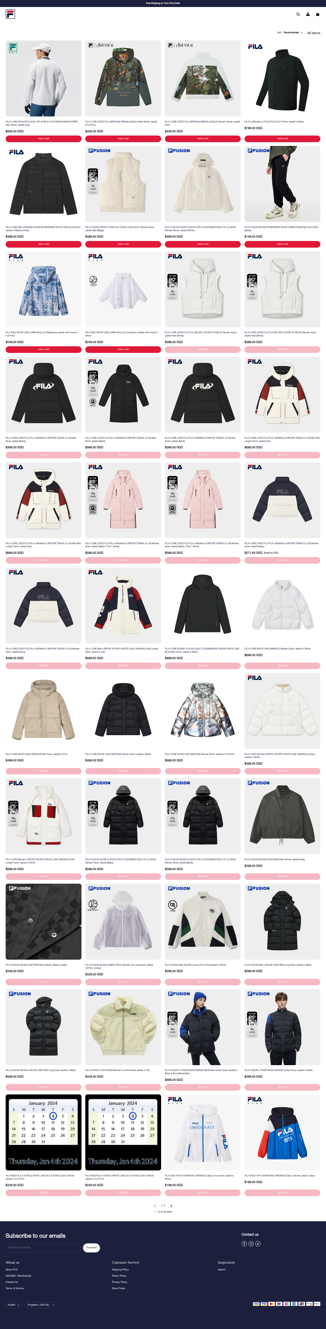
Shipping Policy (120, 1270)
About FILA (12, 1270)
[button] (298, 14)
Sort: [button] (288, 33)
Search (221, 1270)
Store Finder (118, 1288)
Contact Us (12, 1282)
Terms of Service (15, 1288)
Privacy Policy (119, 1282)
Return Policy (119, 1276)
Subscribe (91, 1248)
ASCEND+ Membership (18, 1276)
